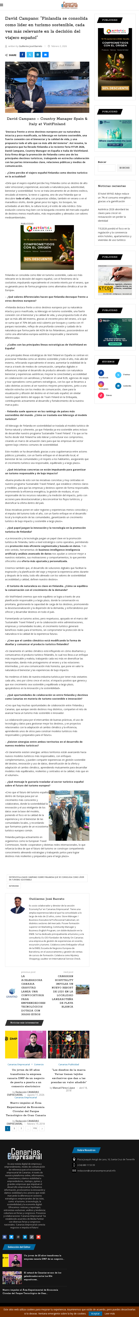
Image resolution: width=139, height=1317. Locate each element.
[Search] (137, 5)
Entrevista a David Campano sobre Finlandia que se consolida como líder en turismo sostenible (46, 878)
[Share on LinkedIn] (38, 54)
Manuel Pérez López (64, 1088)
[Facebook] (5, 1237)
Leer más (110, 1313)
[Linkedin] (25, 1237)
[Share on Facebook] (22, 54)
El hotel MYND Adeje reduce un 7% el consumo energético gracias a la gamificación (114, 197)
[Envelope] (38, 1237)
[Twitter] (11, 1237)
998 (35, 1128)
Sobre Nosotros (86, 1150)
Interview (14, 886)
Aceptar (95, 1313)
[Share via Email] (45, 54)
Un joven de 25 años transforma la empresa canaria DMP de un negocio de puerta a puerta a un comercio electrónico (25, 1078)
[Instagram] (18, 1237)
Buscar (102, 162)
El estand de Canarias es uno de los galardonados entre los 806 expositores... (42, 1276)
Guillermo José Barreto (31, 46)
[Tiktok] (32, 1237)
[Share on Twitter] (30, 54)
